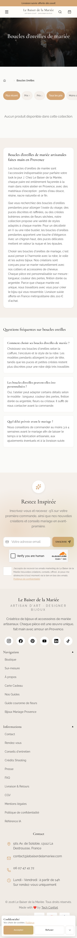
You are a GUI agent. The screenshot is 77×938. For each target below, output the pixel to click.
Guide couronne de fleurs (21, 703)
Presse (9, 769)
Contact (10, 734)
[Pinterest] (32, 641)
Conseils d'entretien (17, 751)
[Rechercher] (60, 12)
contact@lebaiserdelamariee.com (37, 856)
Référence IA (13, 821)
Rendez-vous (13, 742)
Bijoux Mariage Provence (20, 711)
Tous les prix (55, 95)
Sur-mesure (12, 668)
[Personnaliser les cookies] (70, 930)
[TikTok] (68, 641)
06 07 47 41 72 (23, 868)
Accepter (18, 930)
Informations (38, 726)
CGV (8, 795)
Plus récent (12, 95)
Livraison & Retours (17, 786)
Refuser (49, 930)
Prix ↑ (27, 95)
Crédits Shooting (15, 760)
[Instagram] (9, 641)
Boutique (10, 659)
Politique (29, 922)
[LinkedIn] (56, 641)
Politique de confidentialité (26, 579)
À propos (10, 677)
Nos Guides (12, 694)
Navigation (38, 652)
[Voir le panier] (69, 12)
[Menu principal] (6, 12)
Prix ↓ (39, 95)
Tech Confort (49, 907)
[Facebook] (20, 641)
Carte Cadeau (14, 685)
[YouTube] (44, 641)
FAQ (7, 777)
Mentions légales (16, 803)
